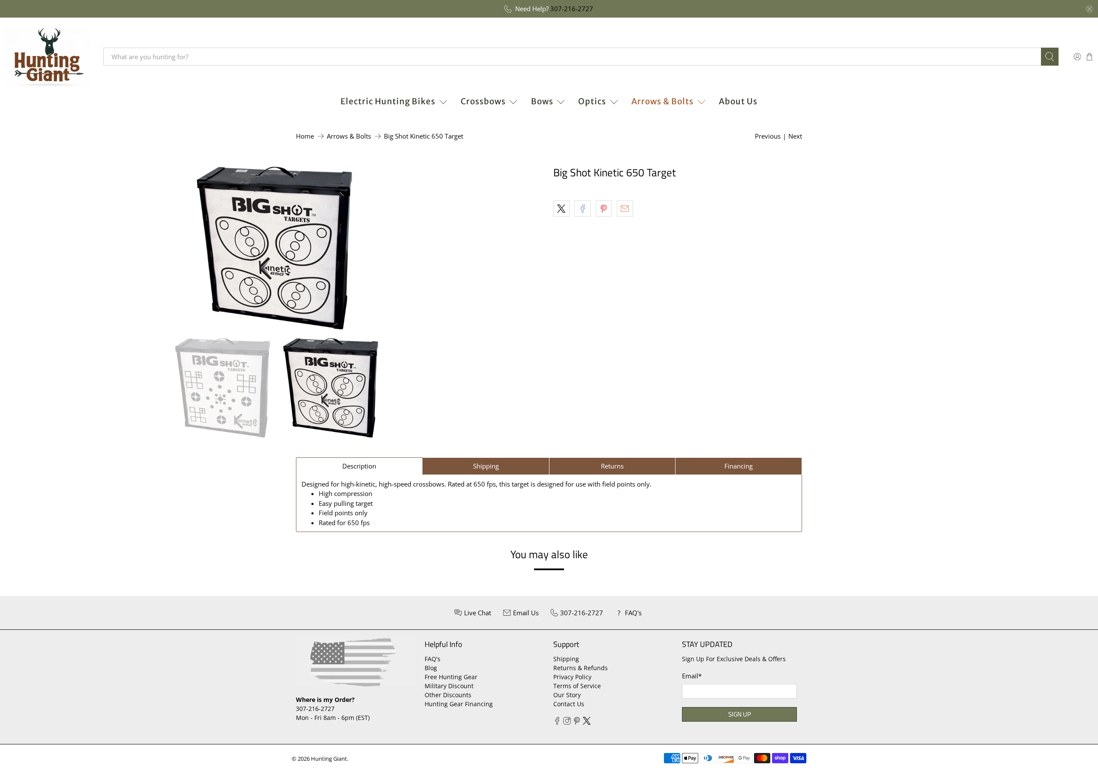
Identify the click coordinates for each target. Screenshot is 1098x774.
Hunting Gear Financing (459, 704)
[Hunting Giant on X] (587, 722)
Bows (542, 101)
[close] (1089, 9)
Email (692, 675)
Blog (431, 668)
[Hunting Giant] (47, 56)
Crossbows (483, 101)
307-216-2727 (571, 8)
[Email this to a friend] (625, 208)
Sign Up (739, 714)
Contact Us (568, 704)
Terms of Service (577, 686)
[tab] (359, 466)
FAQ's (432, 659)
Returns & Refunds (580, 668)
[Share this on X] (561, 208)
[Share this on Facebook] (582, 208)
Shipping (566, 659)
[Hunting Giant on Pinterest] (577, 722)
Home (305, 136)
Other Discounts (448, 695)
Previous (768, 136)
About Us (738, 101)
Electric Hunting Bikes (388, 101)
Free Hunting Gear (451, 677)
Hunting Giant (329, 758)
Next (795, 136)
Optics (592, 101)
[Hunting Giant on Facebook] (557, 722)
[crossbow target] (274, 248)
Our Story (567, 695)
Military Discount (449, 686)
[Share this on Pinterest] (604, 208)
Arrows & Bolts (662, 101)
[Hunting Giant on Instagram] (567, 722)
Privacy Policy (572, 677)
